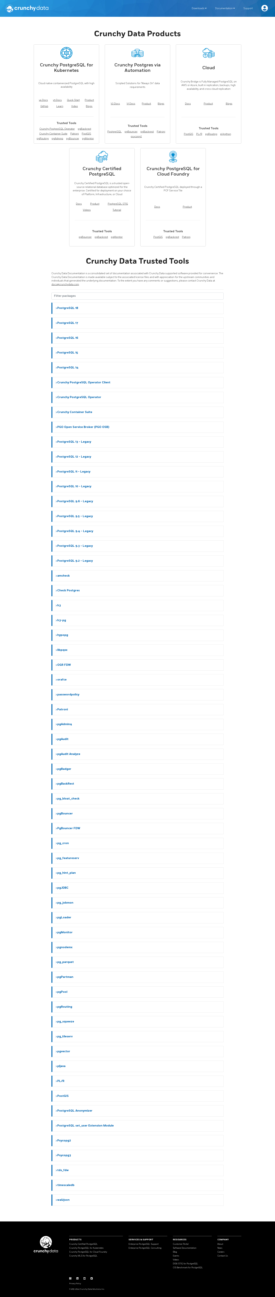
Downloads (198, 8)
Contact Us (222, 1256)
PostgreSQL (114, 131)
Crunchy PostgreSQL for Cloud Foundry (88, 1252)
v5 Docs (57, 100)
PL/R (199, 134)
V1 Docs (131, 103)
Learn (59, 106)
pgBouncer (72, 138)
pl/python (225, 134)
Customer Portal (181, 1244)
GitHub (44, 106)
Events (176, 1256)
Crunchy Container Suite (53, 133)
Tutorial (117, 210)
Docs (188, 103)
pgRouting (43, 138)
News (219, 1248)
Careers (220, 1252)
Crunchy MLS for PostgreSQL (83, 1256)
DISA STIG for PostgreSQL (185, 1263)
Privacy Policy (75, 1283)
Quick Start (73, 100)
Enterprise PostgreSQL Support (144, 1244)
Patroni (74, 133)
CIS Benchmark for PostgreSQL (188, 1267)
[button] (138, 308)
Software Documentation (184, 1248)
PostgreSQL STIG (118, 203)
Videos (87, 210)
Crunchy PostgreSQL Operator (57, 128)
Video (74, 106)
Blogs (89, 106)
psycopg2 (136, 136)
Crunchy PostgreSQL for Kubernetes (86, 1248)
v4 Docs (43, 100)
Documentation (224, 8)
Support (248, 8)
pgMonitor (88, 138)
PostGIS (86, 133)
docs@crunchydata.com (65, 284)
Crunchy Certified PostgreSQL (83, 1244)
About (220, 1244)
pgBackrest (84, 128)
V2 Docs (115, 103)
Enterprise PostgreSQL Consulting (145, 1248)
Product (89, 100)
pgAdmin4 (57, 138)
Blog (175, 1252)
